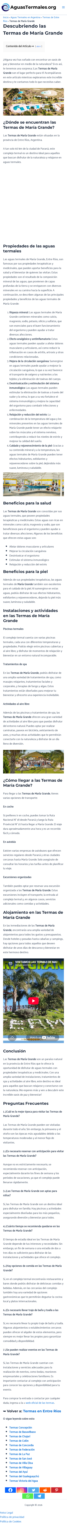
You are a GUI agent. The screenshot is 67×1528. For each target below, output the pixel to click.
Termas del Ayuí (18, 1471)
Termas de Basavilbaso (22, 1431)
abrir (38, 46)
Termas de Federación (22, 1449)
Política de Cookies (10, 1521)
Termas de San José (20, 1458)
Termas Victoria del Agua (23, 1480)
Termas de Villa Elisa (21, 1462)
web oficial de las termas (40, 1402)
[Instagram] (22, 1490)
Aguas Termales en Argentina (26, 17)
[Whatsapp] (27, 1496)
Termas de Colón (19, 1440)
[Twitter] (33, 1490)
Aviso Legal (6, 1512)
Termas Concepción (20, 1427)
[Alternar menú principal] (63, 7)
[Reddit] (45, 1490)
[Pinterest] (56, 1490)
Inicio (6, 17)
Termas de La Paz (19, 1453)
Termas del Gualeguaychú (24, 1475)
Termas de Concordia (21, 1444)
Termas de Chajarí (19, 1436)
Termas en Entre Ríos (42, 1411)
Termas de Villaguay (20, 1467)
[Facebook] (10, 1490)
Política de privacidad (12, 1516)
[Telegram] (39, 1496)
